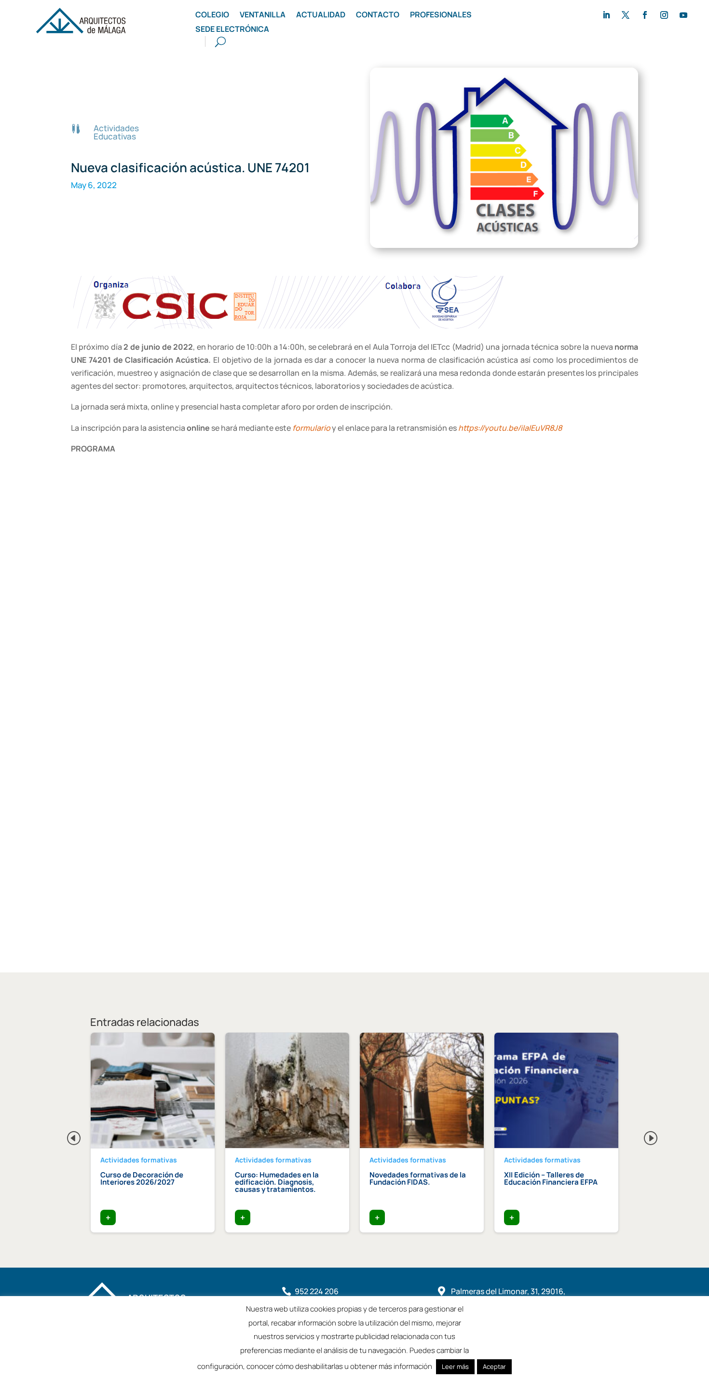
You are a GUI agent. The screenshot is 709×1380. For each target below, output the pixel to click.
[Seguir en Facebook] (645, 15)
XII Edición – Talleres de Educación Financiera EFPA (551, 1178)
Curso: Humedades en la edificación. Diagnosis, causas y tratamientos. (277, 1182)
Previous (66, 1135)
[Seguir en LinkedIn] (606, 15)
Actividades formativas (138, 1159)
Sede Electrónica (232, 30)
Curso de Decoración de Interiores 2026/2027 (141, 1178)
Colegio (212, 15)
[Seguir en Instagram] (664, 15)
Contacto (377, 15)
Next (643, 1135)
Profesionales (441, 15)
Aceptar (494, 1366)
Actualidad (320, 15)
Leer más (455, 1366)
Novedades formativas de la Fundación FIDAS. (417, 1178)
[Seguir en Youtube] (683, 15)
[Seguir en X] (625, 15)
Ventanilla (263, 15)
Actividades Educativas (116, 132)
